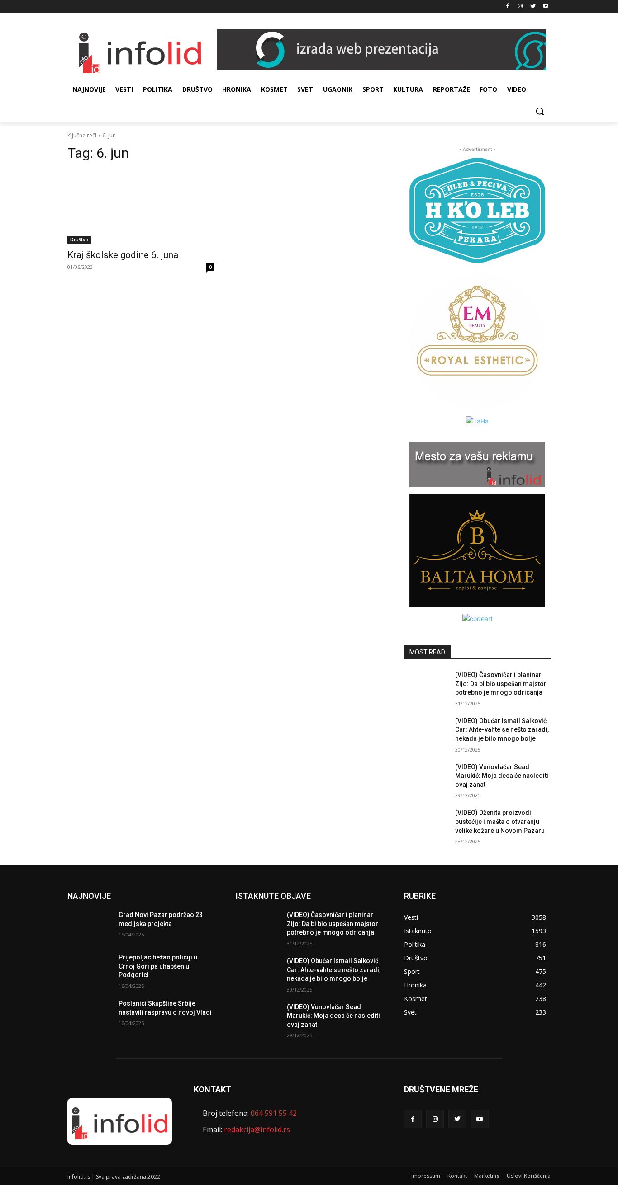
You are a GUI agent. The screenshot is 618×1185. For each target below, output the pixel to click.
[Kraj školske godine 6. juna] (140, 207)
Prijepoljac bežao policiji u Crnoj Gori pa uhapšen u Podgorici (158, 966)
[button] (540, 111)
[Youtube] (545, 6)
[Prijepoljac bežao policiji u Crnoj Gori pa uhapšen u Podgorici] (89, 968)
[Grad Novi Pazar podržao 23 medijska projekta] (89, 926)
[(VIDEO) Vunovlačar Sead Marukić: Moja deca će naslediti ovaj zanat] (426, 778)
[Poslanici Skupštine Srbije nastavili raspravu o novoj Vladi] (89, 1014)
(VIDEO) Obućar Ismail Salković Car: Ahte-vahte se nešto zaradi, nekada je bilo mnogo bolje (502, 729)
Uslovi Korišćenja (529, 1176)
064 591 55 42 (274, 1113)
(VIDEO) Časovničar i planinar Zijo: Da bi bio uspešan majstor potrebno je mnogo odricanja (501, 683)
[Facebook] (508, 6)
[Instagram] (520, 6)
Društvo (79, 239)
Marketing (486, 1176)
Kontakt (457, 1176)
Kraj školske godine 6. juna (122, 254)
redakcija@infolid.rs (257, 1129)
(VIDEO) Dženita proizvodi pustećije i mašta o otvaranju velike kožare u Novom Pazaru (500, 821)
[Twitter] (533, 6)
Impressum (425, 1176)
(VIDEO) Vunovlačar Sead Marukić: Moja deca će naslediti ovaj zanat (501, 775)
